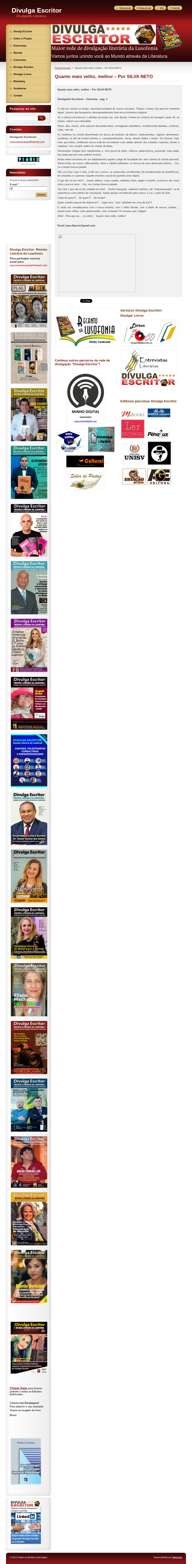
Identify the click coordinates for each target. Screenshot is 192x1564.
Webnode (177, 1557)
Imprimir (176, 8)
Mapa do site (145, 8)
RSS (162, 8)
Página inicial (125, 8)
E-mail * (14, 184)
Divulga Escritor (63, 68)
